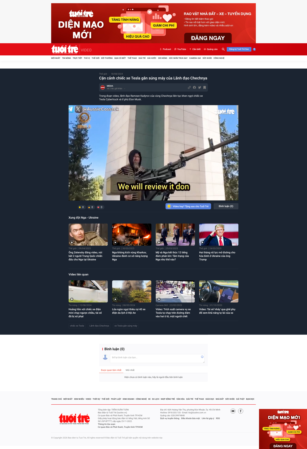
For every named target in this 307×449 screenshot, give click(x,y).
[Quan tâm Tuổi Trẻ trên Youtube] (233, 411)
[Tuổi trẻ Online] (75, 418)
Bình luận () (226, 206)
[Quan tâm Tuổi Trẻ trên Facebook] (240, 411)
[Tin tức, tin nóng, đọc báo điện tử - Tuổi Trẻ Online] (65, 49)
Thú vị (87, 58)
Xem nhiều (79, 399)
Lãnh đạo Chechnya (99, 326)
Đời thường (107, 58)
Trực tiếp (77, 58)
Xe (149, 399)
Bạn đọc (250, 399)
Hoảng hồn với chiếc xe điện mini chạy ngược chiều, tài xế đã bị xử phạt (85, 313)
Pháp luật (116, 399)
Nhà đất (220, 399)
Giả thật (240, 399)
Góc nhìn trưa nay (178, 58)
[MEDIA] (102, 87)
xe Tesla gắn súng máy (125, 326)
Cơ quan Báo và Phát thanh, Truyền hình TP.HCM (120, 427)
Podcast (167, 49)
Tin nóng (66, 58)
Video (88, 399)
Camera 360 (195, 58)
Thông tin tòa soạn (106, 424)
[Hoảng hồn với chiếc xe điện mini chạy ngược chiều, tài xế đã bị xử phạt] (88, 291)
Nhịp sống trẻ (168, 399)
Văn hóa (180, 399)
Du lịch (155, 399)
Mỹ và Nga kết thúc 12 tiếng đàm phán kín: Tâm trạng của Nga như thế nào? (172, 256)
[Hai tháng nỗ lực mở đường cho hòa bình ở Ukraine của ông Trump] (218, 235)
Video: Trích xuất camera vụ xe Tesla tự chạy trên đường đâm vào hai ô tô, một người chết (173, 313)
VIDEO (86, 50)
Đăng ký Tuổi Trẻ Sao (239, 49)
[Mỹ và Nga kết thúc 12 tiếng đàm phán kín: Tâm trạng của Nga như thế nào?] (175, 235)
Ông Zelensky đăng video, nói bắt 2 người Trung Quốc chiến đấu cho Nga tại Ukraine (85, 256)
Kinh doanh (128, 399)
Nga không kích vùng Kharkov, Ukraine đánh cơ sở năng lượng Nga (130, 256)
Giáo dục (209, 399)
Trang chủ (56, 399)
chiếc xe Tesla (77, 326)
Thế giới (95, 58)
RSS (218, 418)
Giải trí (142, 58)
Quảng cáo (212, 49)
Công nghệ (218, 58)
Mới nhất (55, 58)
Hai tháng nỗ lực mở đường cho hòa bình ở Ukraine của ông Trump (217, 256)
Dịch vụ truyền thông (169, 418)
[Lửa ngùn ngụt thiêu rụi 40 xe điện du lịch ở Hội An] (131, 291)
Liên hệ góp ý (208, 418)
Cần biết (196, 49)
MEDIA (110, 86)
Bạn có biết (120, 58)
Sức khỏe (207, 58)
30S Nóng (162, 58)
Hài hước (151, 58)
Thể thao (132, 58)
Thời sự (96, 399)
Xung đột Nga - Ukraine (83, 217)
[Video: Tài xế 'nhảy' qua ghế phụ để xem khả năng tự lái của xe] (218, 291)
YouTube (181, 49)
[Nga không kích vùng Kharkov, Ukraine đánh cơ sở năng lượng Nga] (131, 235)
